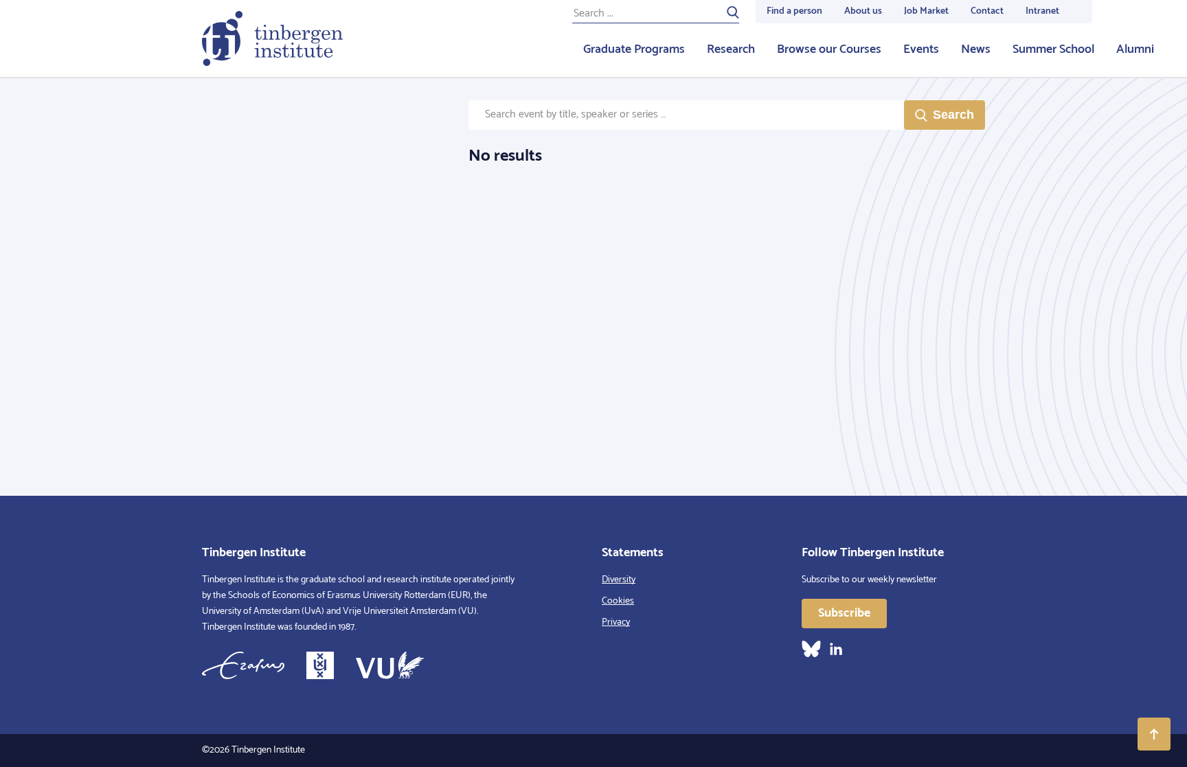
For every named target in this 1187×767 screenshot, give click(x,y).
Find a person (794, 11)
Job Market (926, 11)
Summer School (1053, 49)
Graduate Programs (634, 49)
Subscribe (844, 613)
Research (731, 49)
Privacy (616, 622)
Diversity (618, 580)
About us (863, 11)
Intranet (1042, 11)
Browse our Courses (829, 49)
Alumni (1135, 49)
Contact (987, 11)
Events (921, 49)
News (976, 49)
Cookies (618, 601)
